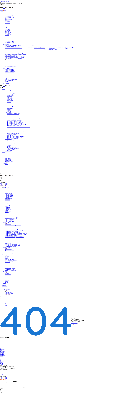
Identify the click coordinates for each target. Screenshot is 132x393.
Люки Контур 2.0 (10, 110)
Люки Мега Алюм (10, 101)
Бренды (1, 362)
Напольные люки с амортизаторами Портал (14, 123)
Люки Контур (9, 109)
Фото (5, 267)
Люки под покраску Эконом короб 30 (13, 113)
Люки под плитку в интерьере (10, 154)
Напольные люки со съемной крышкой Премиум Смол (16, 124)
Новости (6, 164)
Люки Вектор (9, 107)
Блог (1, 360)
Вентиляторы (9, 145)
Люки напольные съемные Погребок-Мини (14, 120)
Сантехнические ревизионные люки (11, 132)
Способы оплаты (8, 158)
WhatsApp (5, 305)
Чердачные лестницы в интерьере (10, 156)
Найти (2, 388)
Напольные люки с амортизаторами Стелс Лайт (15, 122)
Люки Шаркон (9, 104)
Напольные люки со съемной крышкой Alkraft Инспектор (17, 129)
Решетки (8, 146)
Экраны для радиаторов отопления (13, 148)
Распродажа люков (8, 151)
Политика (6, 165)
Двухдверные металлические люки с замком (14, 137)
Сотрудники (2, 351)
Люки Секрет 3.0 (10, 94)
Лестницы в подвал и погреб (10, 143)
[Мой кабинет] (0, 168)
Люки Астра (9, 102)
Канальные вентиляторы (11, 149)
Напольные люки (8, 117)
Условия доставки (8, 159)
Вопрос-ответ (2, 361)
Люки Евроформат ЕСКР (11, 93)
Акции (3, 152)
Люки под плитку (8, 90)
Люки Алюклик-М (10, 98)
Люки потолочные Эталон (11, 116)
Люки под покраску (8, 112)
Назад (6, 191)
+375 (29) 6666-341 (3, 0)
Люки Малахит (9, 99)
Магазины (2, 353)
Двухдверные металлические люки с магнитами (15, 136)
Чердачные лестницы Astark (11, 141)
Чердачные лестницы (8, 139)
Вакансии (2, 352)
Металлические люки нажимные (12, 138)
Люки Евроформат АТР (11, 91)
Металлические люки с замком (12, 134)
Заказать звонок (3, 185)
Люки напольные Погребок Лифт (12, 119)
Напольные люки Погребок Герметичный (14, 125)
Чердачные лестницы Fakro (11, 140)
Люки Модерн (9, 96)
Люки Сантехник (10, 108)
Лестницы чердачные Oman (11, 142)
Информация (2, 355)
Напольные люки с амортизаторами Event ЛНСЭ (15, 121)
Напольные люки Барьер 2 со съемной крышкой (15, 131)
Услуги (1, 364)
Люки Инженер (9, 97)
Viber (5, 304)
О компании (4, 163)
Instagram (5, 303)
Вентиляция (7, 144)
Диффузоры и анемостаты (11, 147)
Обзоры (1, 363)
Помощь (1, 356)
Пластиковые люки (10, 135)
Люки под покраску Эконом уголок (13, 114)
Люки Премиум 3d (10, 105)
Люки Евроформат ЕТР (11, 92)
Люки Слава (9, 111)
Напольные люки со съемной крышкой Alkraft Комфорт (16, 130)
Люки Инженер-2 (10, 100)
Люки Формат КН (10, 106)
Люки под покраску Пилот (11, 115)
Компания (2, 348)
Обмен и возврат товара (9, 161)
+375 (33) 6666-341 (4, 1)
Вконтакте (5, 301)
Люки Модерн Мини (10, 95)
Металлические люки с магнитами (13, 133)
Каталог (3, 89)
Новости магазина (4, 367)
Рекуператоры (9, 150)
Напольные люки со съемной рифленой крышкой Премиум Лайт (18, 127)
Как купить (4, 157)
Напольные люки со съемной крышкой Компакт (15, 126)
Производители (5, 162)
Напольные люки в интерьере (10, 155)
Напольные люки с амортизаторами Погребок (15, 118)
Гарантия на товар (8, 160)
